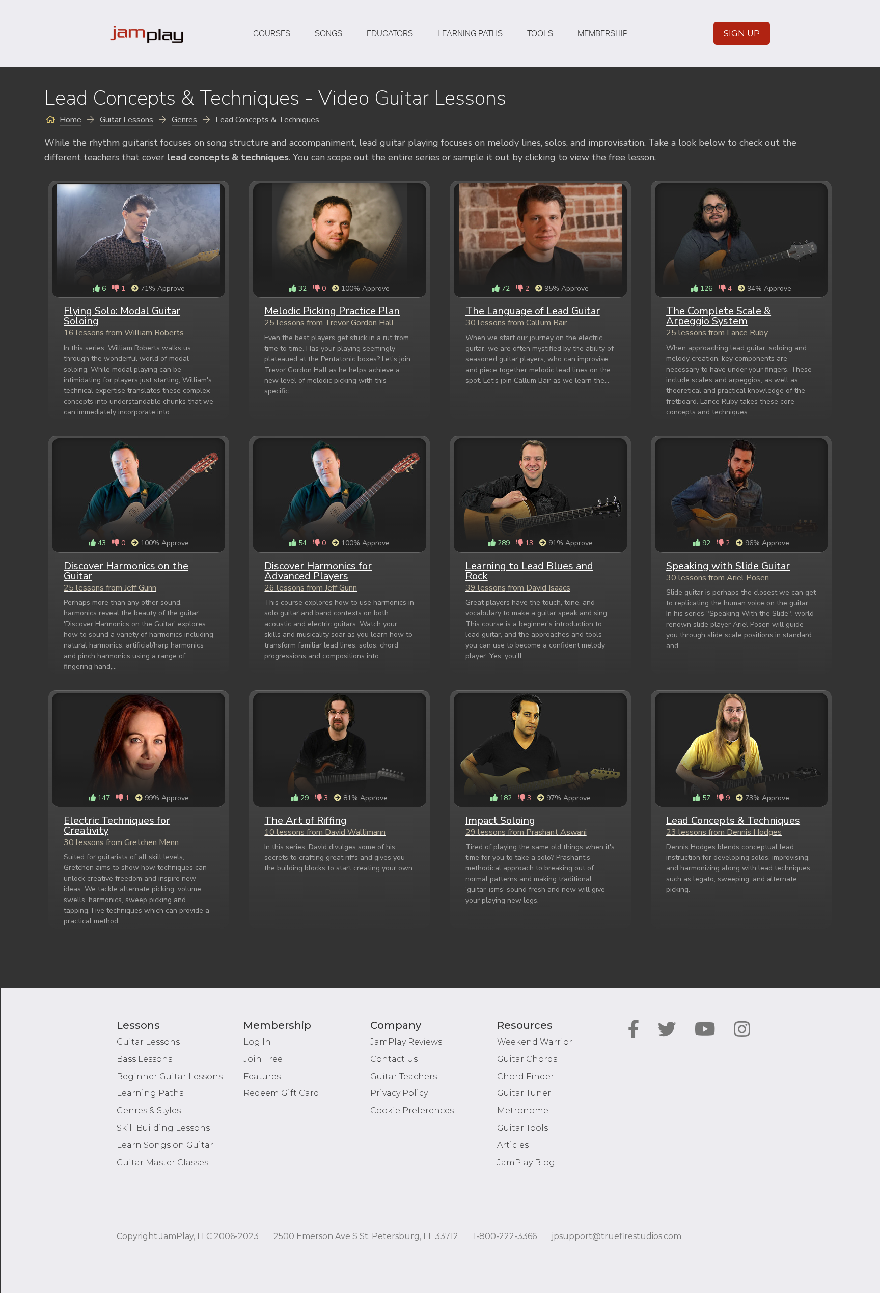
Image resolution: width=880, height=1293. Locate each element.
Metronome (522, 1110)
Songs (328, 34)
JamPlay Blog (526, 1162)
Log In (257, 1042)
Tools (540, 34)
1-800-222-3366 (505, 1236)
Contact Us (394, 1059)
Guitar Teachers (403, 1076)
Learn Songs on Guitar (165, 1145)
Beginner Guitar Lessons (170, 1076)
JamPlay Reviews (406, 1042)
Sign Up (742, 33)
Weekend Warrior (534, 1042)
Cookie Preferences (412, 1110)
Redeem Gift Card (281, 1093)
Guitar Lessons (148, 1042)
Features (262, 1076)
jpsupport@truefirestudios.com (616, 1236)
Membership (603, 34)
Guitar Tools (522, 1128)
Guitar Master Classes (162, 1162)
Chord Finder (525, 1076)
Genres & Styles (149, 1110)
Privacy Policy (399, 1093)
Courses (271, 34)
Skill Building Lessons (163, 1128)
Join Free (263, 1059)
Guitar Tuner (524, 1093)
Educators (390, 34)
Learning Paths (470, 34)
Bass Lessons (144, 1059)
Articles (513, 1145)
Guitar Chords (527, 1059)
